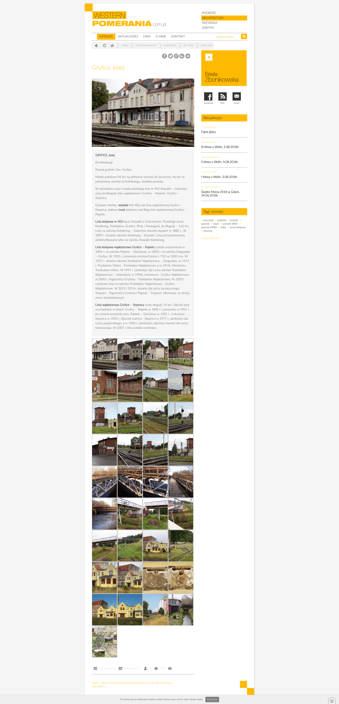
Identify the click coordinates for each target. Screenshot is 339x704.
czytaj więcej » (210, 237)
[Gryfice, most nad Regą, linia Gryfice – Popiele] (104, 482)
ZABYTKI (208, 27)
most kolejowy (238, 227)
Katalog (106, 36)
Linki (146, 36)
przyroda (208, 220)
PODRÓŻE (209, 12)
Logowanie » (99, 686)
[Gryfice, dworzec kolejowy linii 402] (143, 149)
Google (176, 56)
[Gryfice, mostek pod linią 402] (180, 609)
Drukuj (169, 668)
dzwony (208, 231)
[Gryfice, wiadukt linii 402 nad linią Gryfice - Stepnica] (130, 513)
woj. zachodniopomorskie (146, 45)
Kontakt (178, 36)
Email (188, 56)
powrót (96, 45)
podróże (222, 220)
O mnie (161, 36)
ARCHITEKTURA (213, 17)
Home (112, 45)
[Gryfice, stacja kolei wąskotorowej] (155, 545)
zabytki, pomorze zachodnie (131, 21)
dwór (216, 224)
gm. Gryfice (189, 45)
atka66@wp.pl (164, 683)
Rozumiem (212, 699)
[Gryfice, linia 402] (180, 418)
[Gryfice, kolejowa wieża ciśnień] (180, 386)
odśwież (104, 45)
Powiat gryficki (170, 45)
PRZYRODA (209, 22)
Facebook (165, 56)
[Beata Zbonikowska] (224, 68)
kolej (223, 227)
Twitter (170, 56)
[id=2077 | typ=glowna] (94, 35)
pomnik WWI (230, 224)
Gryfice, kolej (206, 45)
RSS (222, 103)
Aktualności (128, 36)
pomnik (205, 224)
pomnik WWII (209, 227)
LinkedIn (182, 56)
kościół (234, 220)
